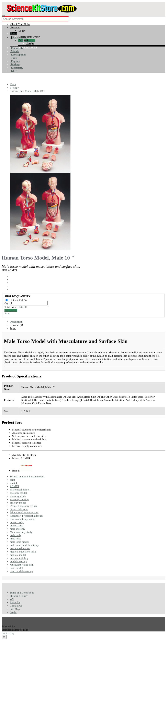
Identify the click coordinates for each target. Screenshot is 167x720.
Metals (14, 51)
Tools (13, 57)
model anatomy (18, 561)
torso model (16, 567)
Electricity (16, 67)
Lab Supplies (18, 54)
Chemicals (16, 48)
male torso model (19, 541)
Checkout (29, 40)
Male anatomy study (21, 532)
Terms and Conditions (22, 592)
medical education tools (23, 551)
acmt (12, 479)
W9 (12, 599)
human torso (16, 525)
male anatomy (17, 528)
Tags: (13, 328)
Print (7, 313)
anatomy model (18, 492)
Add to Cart (10, 310)
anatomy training (19, 499)
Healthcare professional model (26, 515)
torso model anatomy (21, 571)
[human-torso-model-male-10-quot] (40, 171)
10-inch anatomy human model (27, 476)
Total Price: (15, 306)
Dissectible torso (19, 509)
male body (15, 535)
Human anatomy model (22, 518)
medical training (19, 558)
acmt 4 (13, 483)
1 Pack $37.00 (19, 300)
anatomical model (20, 489)
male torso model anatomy (24, 545)
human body (17, 522)
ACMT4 (14, 486)
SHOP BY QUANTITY (17, 296)
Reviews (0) (16, 324)
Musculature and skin (22, 564)
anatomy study (18, 496)
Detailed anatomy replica (23, 505)
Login (13, 612)
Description (16, 321)
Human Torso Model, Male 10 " (27, 90)
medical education (20, 548)
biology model (18, 502)
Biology (15, 64)
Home (13, 33)
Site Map (15, 608)
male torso (15, 538)
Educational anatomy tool (24, 512)
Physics (15, 61)
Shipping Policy (19, 595)
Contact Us (16, 605)
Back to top (8, 633)
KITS (13, 70)
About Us (15, 602)
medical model (18, 554)
